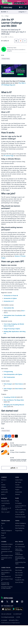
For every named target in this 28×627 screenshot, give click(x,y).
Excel (2, 535)
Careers (3, 484)
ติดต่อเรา (3, 494)
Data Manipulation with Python (13, 374)
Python (3, 523)
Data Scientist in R (6, 576)
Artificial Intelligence (6, 530)
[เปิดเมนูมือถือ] (26, 7)
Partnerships (4, 489)
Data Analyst (18, 570)
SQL (2, 528)
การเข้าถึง (18, 617)
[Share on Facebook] (9, 436)
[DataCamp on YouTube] (17, 602)
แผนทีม (3, 505)
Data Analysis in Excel (7, 555)
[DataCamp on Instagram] (22, 602)
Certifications (18, 487)
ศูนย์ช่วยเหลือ (4, 492)
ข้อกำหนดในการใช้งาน (13, 620)
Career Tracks (19, 480)
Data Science (19, 384)
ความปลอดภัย (4, 620)
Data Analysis (8, 384)
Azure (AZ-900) (19, 582)
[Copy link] (2, 436)
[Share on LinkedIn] (6, 436)
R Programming (8, 371)
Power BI (3, 533)
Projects (17, 489)
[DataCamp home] (12, 598)
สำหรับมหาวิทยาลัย (19, 514)
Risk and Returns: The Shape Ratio (14, 400)
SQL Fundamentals (9, 377)
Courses (17, 484)
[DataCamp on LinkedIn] (12, 602)
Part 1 (23, 310)
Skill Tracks (18, 482)
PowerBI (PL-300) (19, 580)
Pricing (17, 500)
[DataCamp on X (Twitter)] (7, 602)
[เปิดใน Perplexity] (25, 41)
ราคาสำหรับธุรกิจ (5, 503)
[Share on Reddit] (13, 436)
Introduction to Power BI (11, 295)
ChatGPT (3, 537)
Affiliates (3, 487)
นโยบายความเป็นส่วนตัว (6, 614)
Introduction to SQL (6, 546)
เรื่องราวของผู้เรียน (19, 512)
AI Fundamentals (19, 544)
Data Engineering (19, 528)
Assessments (18, 492)
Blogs (7, 16)
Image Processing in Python (12, 328)
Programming (18, 530)
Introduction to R (8, 301)
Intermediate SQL (9, 308)
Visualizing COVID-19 (10, 397)
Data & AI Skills (5, 500)
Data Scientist (18, 575)
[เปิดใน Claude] (20, 41)
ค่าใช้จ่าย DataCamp (20, 509)
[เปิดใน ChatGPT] (16, 41)
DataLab (17, 494)
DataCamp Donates (20, 517)
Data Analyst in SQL (6, 570)
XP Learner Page (8, 155)
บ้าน (2, 16)
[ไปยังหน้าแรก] (6, 7)
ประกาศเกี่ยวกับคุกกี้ (17, 614)
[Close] (25, 2)
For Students (18, 503)
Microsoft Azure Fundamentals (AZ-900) (20, 558)
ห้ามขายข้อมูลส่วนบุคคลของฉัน (7, 617)
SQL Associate (19, 572)
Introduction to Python (10, 298)
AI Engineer (18, 577)
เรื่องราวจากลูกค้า (5, 512)
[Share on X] (16, 436)
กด (2, 482)
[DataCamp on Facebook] (2, 602)
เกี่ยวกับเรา (3, 480)
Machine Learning (19, 525)
